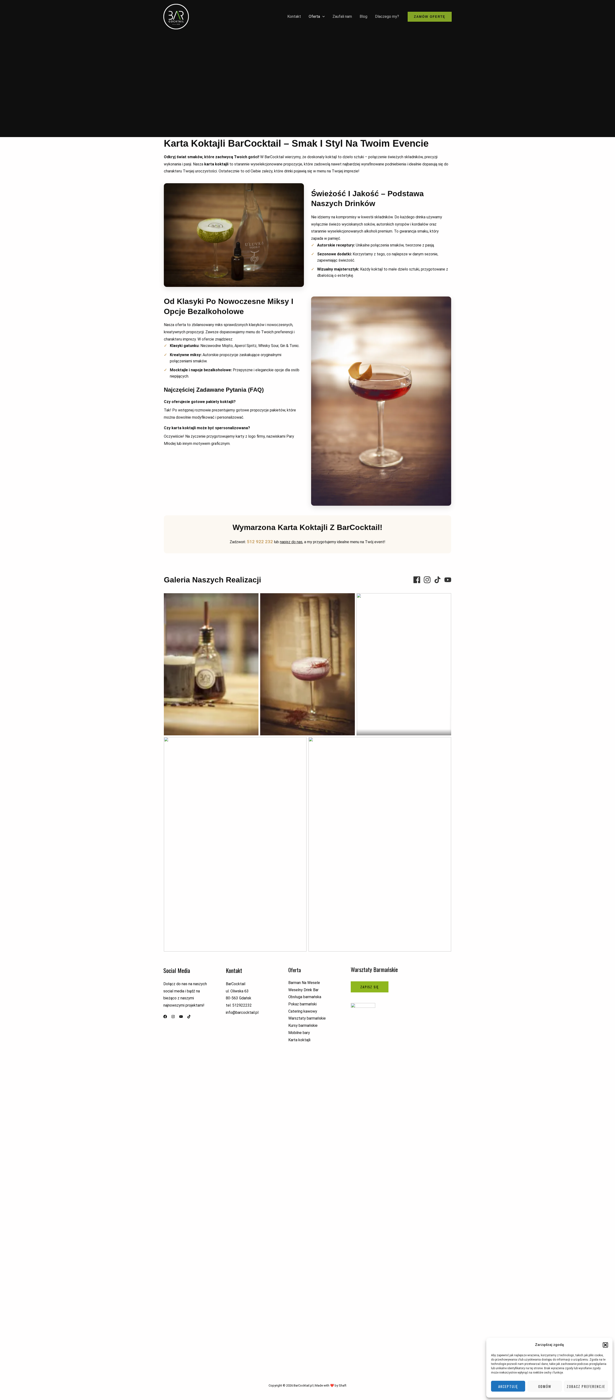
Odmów (544, 1386)
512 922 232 (260, 541)
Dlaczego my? (387, 16)
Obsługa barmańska (304, 997)
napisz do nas (291, 542)
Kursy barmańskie (303, 1025)
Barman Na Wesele (304, 982)
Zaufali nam (342, 16)
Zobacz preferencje (586, 1386)
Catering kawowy (302, 1011)
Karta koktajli (299, 1040)
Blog (363, 16)
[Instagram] (427, 579)
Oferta (314, 16)
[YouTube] (447, 579)
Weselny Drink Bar (303, 990)
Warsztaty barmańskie (307, 1018)
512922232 (242, 1005)
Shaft (342, 1385)
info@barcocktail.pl (242, 1012)
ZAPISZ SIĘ (369, 986)
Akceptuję (508, 1386)
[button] (605, 1345)
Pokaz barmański (302, 1004)
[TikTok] (437, 579)
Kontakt (294, 16)
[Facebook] (416, 579)
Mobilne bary (299, 1032)
